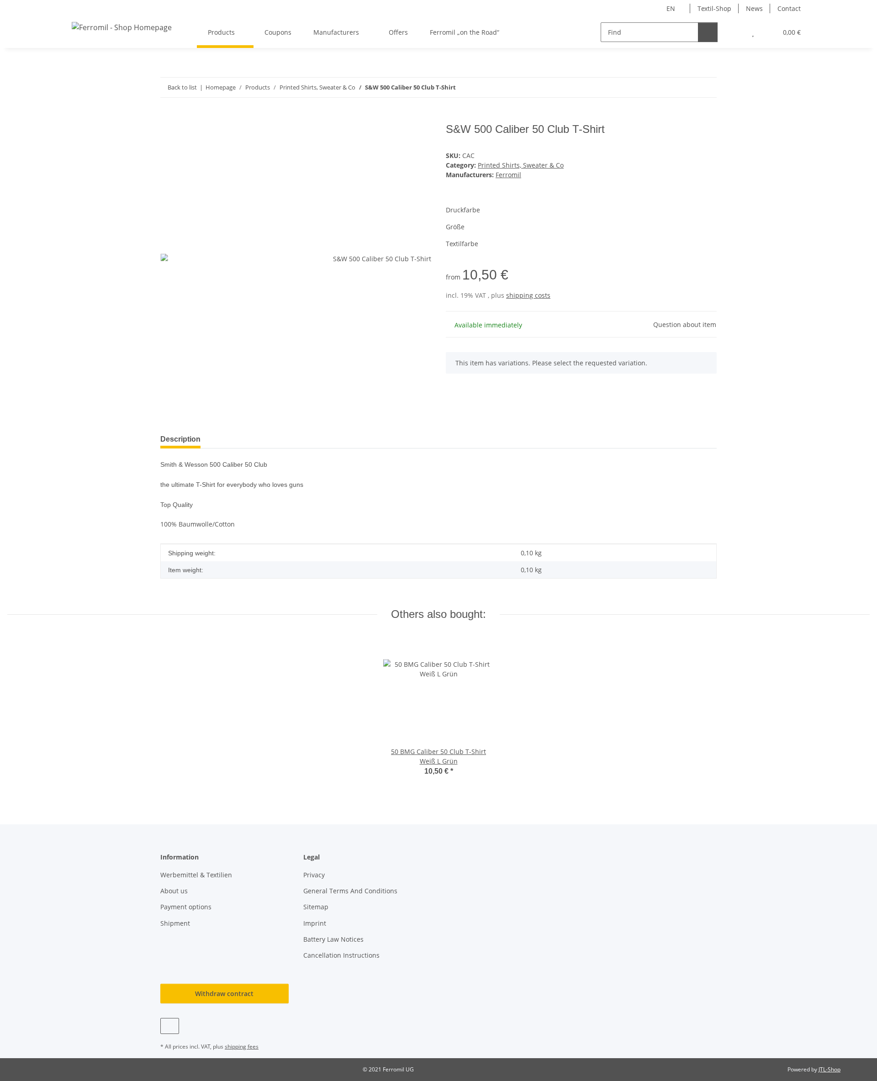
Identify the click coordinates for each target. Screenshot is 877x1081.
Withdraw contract (224, 993)
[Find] (708, 32)
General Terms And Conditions (350, 890)
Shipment (175, 923)
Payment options (185, 906)
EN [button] (670, 8)
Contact (789, 8)
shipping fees (242, 1046)
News (754, 8)
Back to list (182, 87)
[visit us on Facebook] (169, 1026)
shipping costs (528, 295)
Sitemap (315, 906)
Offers (398, 32)
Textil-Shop (714, 8)
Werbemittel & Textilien (196, 874)
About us (174, 890)
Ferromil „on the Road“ (464, 32)
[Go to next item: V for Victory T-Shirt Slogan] (707, 87)
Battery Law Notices (333, 939)
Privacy (314, 874)
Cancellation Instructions (341, 955)
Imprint (314, 923)
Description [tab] (180, 439)
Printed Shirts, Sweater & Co (521, 165)
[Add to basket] (167, 118)
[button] (735, 32)
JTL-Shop (829, 1069)
